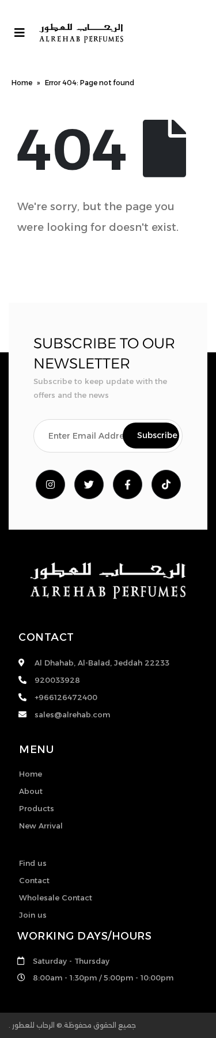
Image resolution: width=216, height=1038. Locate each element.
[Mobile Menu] (19, 33)
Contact (34, 880)
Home (22, 82)
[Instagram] (50, 484)
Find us (33, 863)
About (31, 791)
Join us (33, 914)
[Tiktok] (166, 484)
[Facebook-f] (127, 484)
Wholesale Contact (55, 897)
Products (36, 808)
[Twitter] (89, 484)
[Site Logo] (81, 33)
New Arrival (41, 825)
